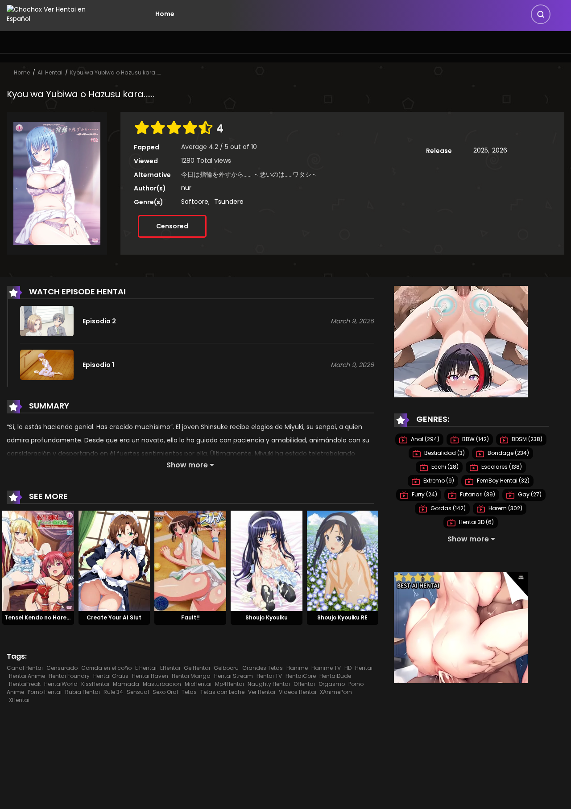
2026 (499, 150)
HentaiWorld (61, 684)
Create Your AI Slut (114, 617)
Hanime (297, 668)
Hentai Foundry (69, 676)
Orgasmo (332, 684)
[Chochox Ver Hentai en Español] (58, 13)
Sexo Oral (165, 692)
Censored (172, 226)
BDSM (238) (526, 439)
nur (186, 187)
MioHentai (198, 684)
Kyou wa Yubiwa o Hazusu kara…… (115, 72)
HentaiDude (335, 676)
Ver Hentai (261, 692)
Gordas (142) (447, 508)
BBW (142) (475, 439)
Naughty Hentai (269, 684)
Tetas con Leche (222, 692)
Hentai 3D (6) (476, 522)
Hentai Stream (233, 676)
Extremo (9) (438, 480)
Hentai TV (269, 676)
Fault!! (190, 617)
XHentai (19, 700)
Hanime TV (326, 668)
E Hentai (146, 668)
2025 (480, 150)
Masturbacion (162, 684)
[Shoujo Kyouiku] (266, 560)
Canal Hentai (25, 668)
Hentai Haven (150, 676)
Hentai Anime (27, 676)
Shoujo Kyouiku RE (342, 617)
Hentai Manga (191, 676)
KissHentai (95, 684)
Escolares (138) (501, 467)
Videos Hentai (297, 692)
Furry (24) (423, 494)
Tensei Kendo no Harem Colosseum (54, 617)
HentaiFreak (25, 684)
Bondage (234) (507, 453)
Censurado (62, 668)
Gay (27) (529, 494)
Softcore (194, 201)
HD (348, 668)
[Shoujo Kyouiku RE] (343, 560)
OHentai (304, 684)
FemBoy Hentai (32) (503, 480)
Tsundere (229, 201)
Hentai (363, 668)
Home (164, 13)
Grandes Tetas (262, 668)
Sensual (138, 692)
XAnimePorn (336, 692)
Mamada (126, 684)
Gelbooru (226, 668)
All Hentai (49, 72)
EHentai (170, 668)
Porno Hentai (45, 692)
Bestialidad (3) (444, 453)
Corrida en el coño (106, 668)
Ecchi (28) (444, 467)
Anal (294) (424, 439)
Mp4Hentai (229, 684)
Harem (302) (504, 508)
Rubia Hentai (82, 692)
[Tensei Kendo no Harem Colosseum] (38, 560)
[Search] (540, 14)
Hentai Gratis (110, 676)
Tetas (189, 692)
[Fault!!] (190, 560)
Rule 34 (113, 692)
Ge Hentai (197, 668)
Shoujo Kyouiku (266, 617)
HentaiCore (301, 676)
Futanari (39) (477, 494)
